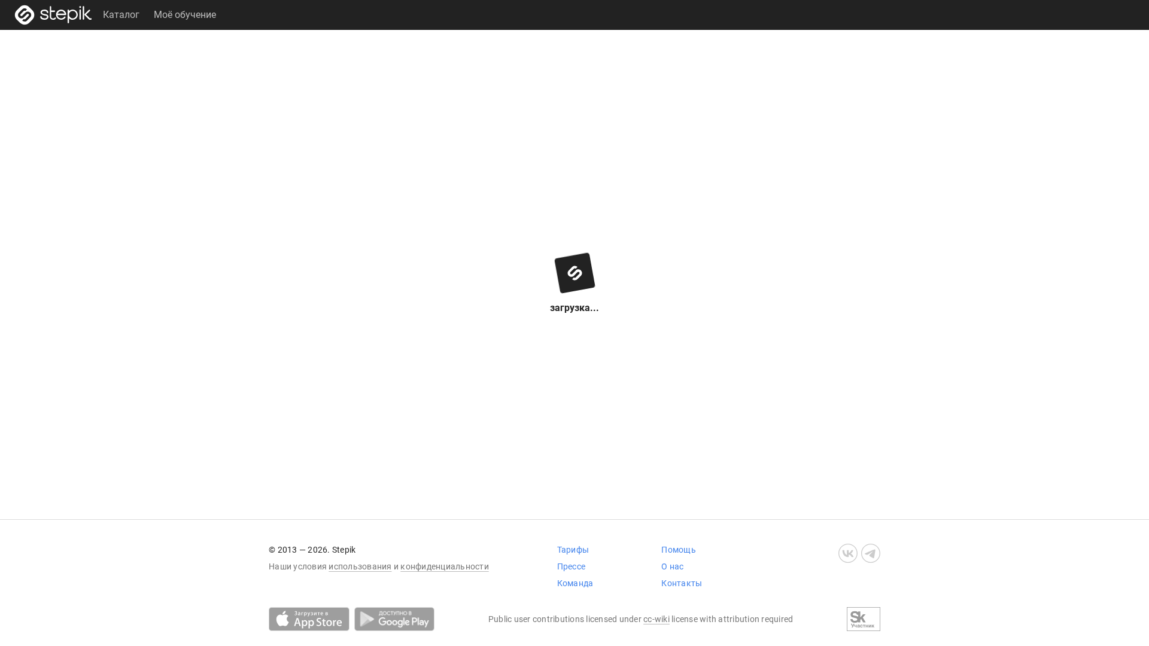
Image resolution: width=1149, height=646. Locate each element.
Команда (575, 583)
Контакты (681, 583)
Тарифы (573, 549)
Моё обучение (185, 14)
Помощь (678, 549)
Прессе (571, 566)
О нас (672, 566)
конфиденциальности (444, 566)
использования (360, 566)
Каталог (121, 14)
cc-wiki (656, 619)
